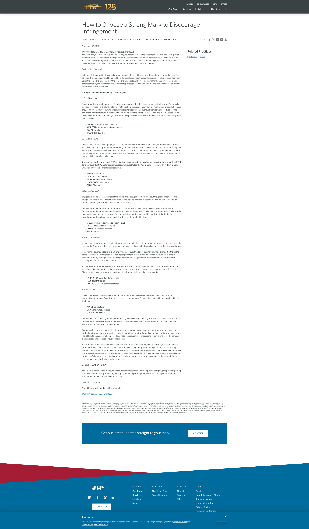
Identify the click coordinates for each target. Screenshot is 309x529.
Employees (201, 491)
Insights (199, 9)
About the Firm (159, 491)
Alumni (180, 491)
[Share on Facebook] (209, 39)
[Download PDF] (225, 39)
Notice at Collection (206, 511)
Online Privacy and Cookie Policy (95, 525)
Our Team (173, 9)
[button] (226, 516)
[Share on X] (213, 39)
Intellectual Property (196, 57)
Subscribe (198, 433)
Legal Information (205, 503)
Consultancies (159, 495)
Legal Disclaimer (180, 522)
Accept (221, 524)
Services (186, 9)
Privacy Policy (203, 507)
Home (84, 40)
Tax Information (204, 499)
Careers (181, 495)
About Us (215, 9)
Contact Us (101, 507)
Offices (180, 499)
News (135, 503)
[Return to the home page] (100, 6)
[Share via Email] (221, 39)
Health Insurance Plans (208, 495)
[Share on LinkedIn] (217, 39)
